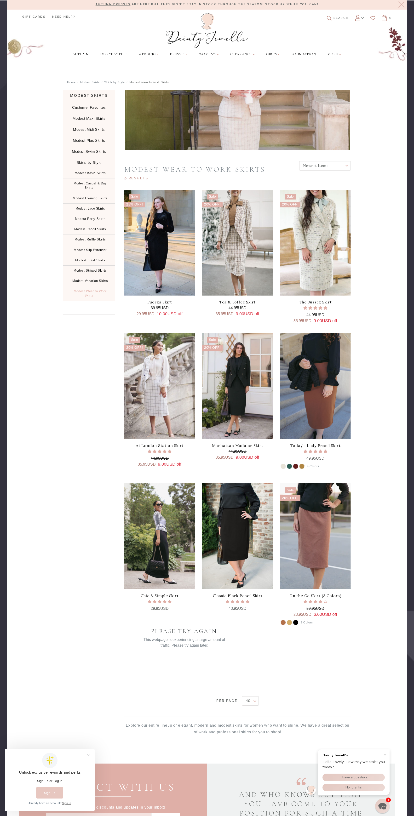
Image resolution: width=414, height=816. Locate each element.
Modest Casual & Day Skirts (90, 185)
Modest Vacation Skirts (90, 281)
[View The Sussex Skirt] (315, 243)
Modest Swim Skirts (89, 151)
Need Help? (63, 16)
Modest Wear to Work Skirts (149, 82)
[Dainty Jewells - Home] (207, 30)
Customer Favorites (89, 107)
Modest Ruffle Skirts (90, 239)
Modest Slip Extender (90, 250)
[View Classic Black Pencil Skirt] (237, 536)
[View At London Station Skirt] (159, 386)
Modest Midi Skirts (89, 129)
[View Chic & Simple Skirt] (159, 536)
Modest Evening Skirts (90, 198)
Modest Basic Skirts (90, 173)
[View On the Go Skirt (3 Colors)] (315, 536)
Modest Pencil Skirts (90, 229)
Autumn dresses (113, 4)
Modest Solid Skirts (90, 260)
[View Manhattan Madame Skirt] (237, 386)
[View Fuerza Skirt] (159, 243)
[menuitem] (80, 54)
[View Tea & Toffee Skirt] (237, 243)
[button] (382, 806)
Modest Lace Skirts (90, 208)
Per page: (227, 701)
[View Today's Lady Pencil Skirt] (315, 386)
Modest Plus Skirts (89, 140)
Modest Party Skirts (90, 219)
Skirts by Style (114, 82)
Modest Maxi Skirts (89, 118)
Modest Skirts (90, 82)
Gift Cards (34, 16)
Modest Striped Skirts (90, 270)
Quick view (159, 289)
